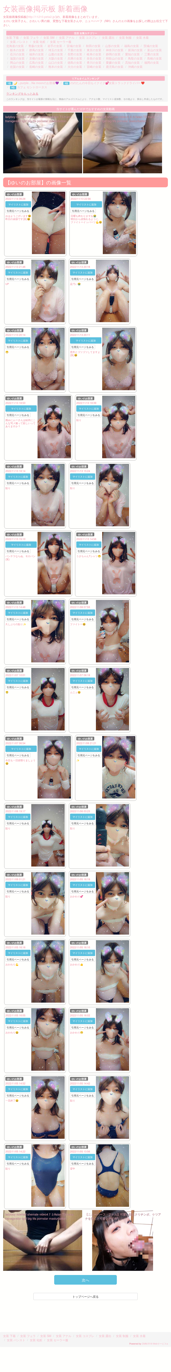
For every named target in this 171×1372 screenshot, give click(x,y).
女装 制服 (125, 37)
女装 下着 (12, 37)
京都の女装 (36, 58)
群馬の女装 (36, 50)
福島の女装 (131, 46)
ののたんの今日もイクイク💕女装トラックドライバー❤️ (107, 83)
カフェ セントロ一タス (32, 87)
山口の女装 (55, 62)
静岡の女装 (113, 54)
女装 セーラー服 (60, 42)
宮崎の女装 (94, 67)
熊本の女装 (55, 67)
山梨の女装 (55, 54)
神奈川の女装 (114, 50)
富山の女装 (154, 50)
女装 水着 (142, 37)
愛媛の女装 (113, 62)
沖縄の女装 (135, 67)
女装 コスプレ (88, 37)
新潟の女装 (135, 50)
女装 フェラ (31, 37)
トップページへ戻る (85, 1296)
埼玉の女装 (55, 50)
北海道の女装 (15, 46)
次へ (85, 1280)
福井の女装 (36, 54)
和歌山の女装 (114, 58)
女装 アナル (66, 37)
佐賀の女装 (17, 67)
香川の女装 (94, 62)
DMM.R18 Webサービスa (155, 1343)
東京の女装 (94, 50)
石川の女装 (17, 54)
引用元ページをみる (18, 210)
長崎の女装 (36, 67)
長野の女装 (75, 54)
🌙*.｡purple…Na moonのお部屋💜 (36, 83)
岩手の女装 (55, 46)
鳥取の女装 (135, 58)
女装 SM (48, 37)
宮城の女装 (74, 46)
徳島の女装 (75, 62)
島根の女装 (154, 58)
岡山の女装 (17, 62)
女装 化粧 (39, 42)
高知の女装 (132, 62)
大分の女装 (75, 67)
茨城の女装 (150, 46)
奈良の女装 (94, 58)
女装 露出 (108, 37)
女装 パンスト (19, 42)
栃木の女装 (17, 50)
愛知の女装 (132, 54)
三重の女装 (151, 54)
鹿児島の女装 (114, 67)
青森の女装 (35, 46)
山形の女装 (112, 46)
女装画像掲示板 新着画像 (45, 8)
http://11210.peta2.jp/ (42, 17)
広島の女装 (36, 62)
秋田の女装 (93, 46)
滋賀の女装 (17, 58)
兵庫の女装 (75, 58)
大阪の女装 (55, 58)
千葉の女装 (75, 50)
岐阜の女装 (94, 54)
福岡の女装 (151, 62)
